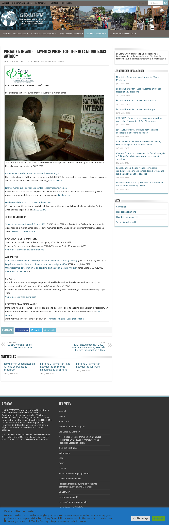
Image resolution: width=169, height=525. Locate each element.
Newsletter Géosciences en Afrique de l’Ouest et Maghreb (19, 366)
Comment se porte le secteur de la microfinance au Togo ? (32, 173)
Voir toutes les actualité (16, 271)
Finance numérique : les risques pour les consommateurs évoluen (36, 188)
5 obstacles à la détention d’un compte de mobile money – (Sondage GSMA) (41, 260)
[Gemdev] (84, 19)
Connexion (121, 207)
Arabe (81, 319)
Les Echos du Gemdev (69, 432)
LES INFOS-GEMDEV (95, 33)
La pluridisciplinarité (68, 497)
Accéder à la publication (22, 231)
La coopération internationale (73, 502)
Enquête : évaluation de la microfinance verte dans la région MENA (36, 264)
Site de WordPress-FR (126, 222)
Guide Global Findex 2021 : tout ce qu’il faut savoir (28, 202)
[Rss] (139, 3)
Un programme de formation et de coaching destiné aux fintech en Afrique (40, 268)
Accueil (5, 3)
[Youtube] (146, 3)
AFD (61, 458)
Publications (66, 3)
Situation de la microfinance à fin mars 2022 (26, 224)
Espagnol (71, 319)
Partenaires (40, 3)
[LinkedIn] (142, 3)
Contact (54, 3)
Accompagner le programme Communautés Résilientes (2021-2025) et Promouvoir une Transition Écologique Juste (80, 440)
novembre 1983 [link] (33, 415)
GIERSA (62, 468)
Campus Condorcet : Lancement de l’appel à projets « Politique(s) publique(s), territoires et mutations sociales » (140, 156)
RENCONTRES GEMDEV (70, 33)
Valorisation (64, 453)
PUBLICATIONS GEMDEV (42, 33)
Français (52, 319)
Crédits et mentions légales (72, 426)
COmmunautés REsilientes (122, 33)
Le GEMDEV (64, 492)
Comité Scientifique (68, 448)
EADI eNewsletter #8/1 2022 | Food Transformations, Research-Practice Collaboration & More (88, 346)
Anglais (61, 319)
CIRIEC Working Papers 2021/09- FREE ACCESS (19, 345)
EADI (61, 463)
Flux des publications (126, 212)
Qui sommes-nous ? (21, 3)
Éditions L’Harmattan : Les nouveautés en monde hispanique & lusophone (55, 366)
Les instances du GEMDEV (71, 507)
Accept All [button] (158, 518)
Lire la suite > (56, 180)
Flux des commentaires (127, 217)
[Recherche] (165, 2)
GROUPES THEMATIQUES (14, 33)
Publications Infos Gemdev (52, 62)
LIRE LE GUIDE (39, 209)
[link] (33, 415)
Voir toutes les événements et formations (24, 249)
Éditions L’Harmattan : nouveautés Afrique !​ (136, 109)
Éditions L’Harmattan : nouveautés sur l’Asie (88, 365)
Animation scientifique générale (74, 473)
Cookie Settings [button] (140, 518)
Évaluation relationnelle (70, 478)
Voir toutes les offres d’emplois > (21, 297)
